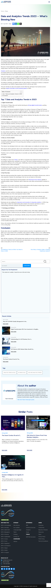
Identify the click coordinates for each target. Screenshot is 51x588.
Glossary (15, 534)
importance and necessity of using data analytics (29, 202)
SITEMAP (15, 522)
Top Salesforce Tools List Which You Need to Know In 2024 (12, 250)
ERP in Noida (4, 550)
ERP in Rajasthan (5, 543)
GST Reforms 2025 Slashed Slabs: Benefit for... (22, 349)
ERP (27, 525)
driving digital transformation (35, 105)
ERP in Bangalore (5, 532)
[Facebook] (13, 24)
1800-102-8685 (6, 562)
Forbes (16, 159)
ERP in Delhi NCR (5, 530)
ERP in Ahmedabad (6, 525)
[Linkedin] (16, 24)
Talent (15, 532)
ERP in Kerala (4, 539)
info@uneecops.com (7, 560)
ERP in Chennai (5, 534)
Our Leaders (16, 527)
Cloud (27, 532)
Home (2, 11)
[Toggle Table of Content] (20, 92)
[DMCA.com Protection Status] (21, 520)
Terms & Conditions (43, 541)
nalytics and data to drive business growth (16, 88)
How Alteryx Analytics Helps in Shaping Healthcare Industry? (40, 250)
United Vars (41, 527)
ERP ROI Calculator (31, 537)
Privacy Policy (42, 536)
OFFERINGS (29, 522)
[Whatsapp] (18, 24)
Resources (41, 532)
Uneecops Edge (17, 530)
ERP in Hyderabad (5, 536)
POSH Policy (42, 539)
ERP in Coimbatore (5, 545)
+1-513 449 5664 (6, 563)
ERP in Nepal (4, 548)
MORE (40, 522)
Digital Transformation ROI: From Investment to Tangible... (25, 329)
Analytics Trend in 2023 (9, 372)
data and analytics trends (35, 372)
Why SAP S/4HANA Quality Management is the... (15, 321)
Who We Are (16, 525)
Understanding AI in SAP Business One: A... (21, 339)
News (40, 534)
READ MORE (5, 323)
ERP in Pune (4, 541)
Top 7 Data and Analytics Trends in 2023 (12, 94)
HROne (15, 541)
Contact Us (16, 536)
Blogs (6, 11)
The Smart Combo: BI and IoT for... (11, 359)
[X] (21, 24)
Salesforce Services (30, 527)
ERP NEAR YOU (5, 522)
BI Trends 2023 (21, 372)
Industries (41, 525)
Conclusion (5, 95)
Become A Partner (43, 530)
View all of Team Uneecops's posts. (25, 399)
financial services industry (35, 179)
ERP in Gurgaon (5, 552)
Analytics (3, 71)
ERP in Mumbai (5, 527)
